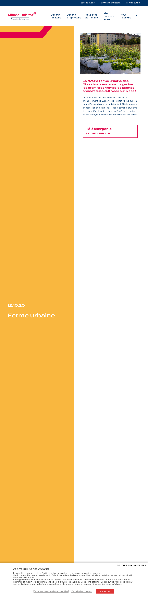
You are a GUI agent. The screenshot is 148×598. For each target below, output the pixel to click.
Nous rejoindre (126, 16)
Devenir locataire (56, 16)
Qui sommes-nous (109, 16)
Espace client (88, 3)
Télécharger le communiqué (99, 131)
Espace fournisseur (111, 3)
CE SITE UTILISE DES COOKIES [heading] (31, 569)
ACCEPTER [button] (105, 591)
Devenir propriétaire (74, 16)
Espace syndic (133, 3)
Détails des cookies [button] (81, 591)
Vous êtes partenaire (91, 16)
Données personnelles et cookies (51, 591)
